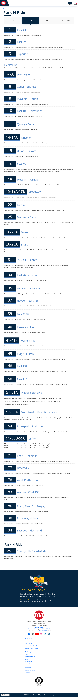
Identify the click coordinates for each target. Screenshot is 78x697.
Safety (26, 659)
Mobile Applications (30, 652)
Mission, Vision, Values (31, 648)
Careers (27, 641)
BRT (47, 20)
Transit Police (32, 629)
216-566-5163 (46, 629)
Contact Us (28, 667)
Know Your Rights (30, 670)
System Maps (28, 661)
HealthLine (10, 65)
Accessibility (28, 638)
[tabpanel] (39, 294)
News (26, 654)
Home (5, 9)
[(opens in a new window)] (29, 634)
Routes (11, 9)
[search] (75, 2)
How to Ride (28, 643)
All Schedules (65, 20)
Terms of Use (28, 664)
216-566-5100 (39, 627)
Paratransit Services (30, 657)
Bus (30, 20)
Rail (12, 20)
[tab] (13, 20)
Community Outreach (31, 646)
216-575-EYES (43, 631)
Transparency (28, 672)
